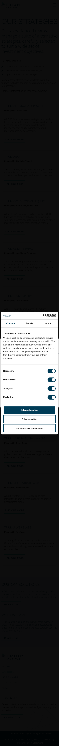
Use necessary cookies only (29, 428)
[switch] (52, 379)
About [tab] (48, 323)
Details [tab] (29, 323)
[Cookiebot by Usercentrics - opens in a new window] (43, 315)
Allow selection (29, 419)
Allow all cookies (29, 410)
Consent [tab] (10, 323)
